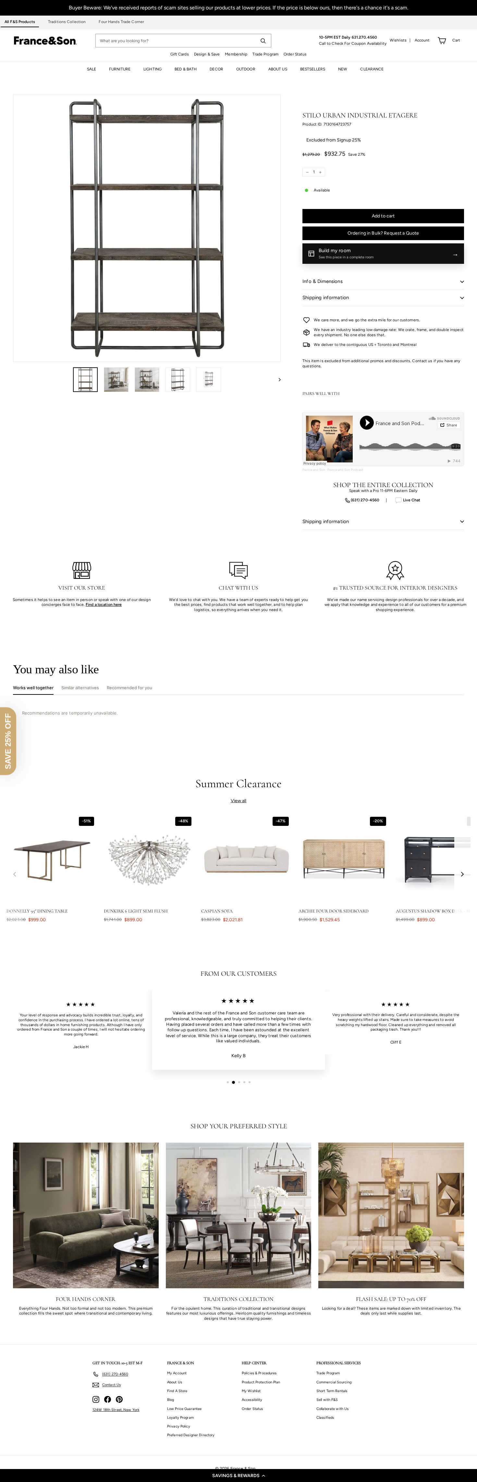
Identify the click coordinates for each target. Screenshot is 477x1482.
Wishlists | (400, 40)
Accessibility (252, 1400)
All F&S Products (20, 21)
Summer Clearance (238, 783)
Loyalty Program (180, 1417)
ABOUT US (277, 69)
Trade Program (265, 54)
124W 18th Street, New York (115, 1410)
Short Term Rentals (331, 1391)
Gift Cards (179, 54)
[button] (238, 1475)
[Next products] (462, 874)
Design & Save (207, 54)
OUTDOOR (245, 69)
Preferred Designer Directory (190, 1435)
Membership (236, 54)
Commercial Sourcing (333, 1382)
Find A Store (177, 1391)
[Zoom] (146, 227)
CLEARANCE (372, 69)
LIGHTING (152, 69)
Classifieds (325, 1417)
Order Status (295, 54)
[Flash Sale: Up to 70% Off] (391, 1215)
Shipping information (325, 297)
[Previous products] (14, 874)
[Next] (277, 380)
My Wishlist (251, 1391)
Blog (170, 1400)
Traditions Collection (67, 21)
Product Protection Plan (261, 1382)
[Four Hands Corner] (86, 1215)
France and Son (313, 470)
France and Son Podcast (345, 470)
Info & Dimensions (322, 281)
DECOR (216, 69)
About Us (174, 1382)
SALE (91, 69)
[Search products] (262, 40)
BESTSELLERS (312, 69)
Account (422, 40)
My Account (177, 1373)
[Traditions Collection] (239, 1215)
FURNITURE (119, 69)
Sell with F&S (327, 1400)
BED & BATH (186, 69)
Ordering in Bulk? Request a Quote (383, 233)
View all (239, 800)
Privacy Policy (178, 1426)
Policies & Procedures (259, 1373)
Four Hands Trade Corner (121, 21)
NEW (342, 69)
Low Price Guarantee (184, 1409)
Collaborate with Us (332, 1409)
